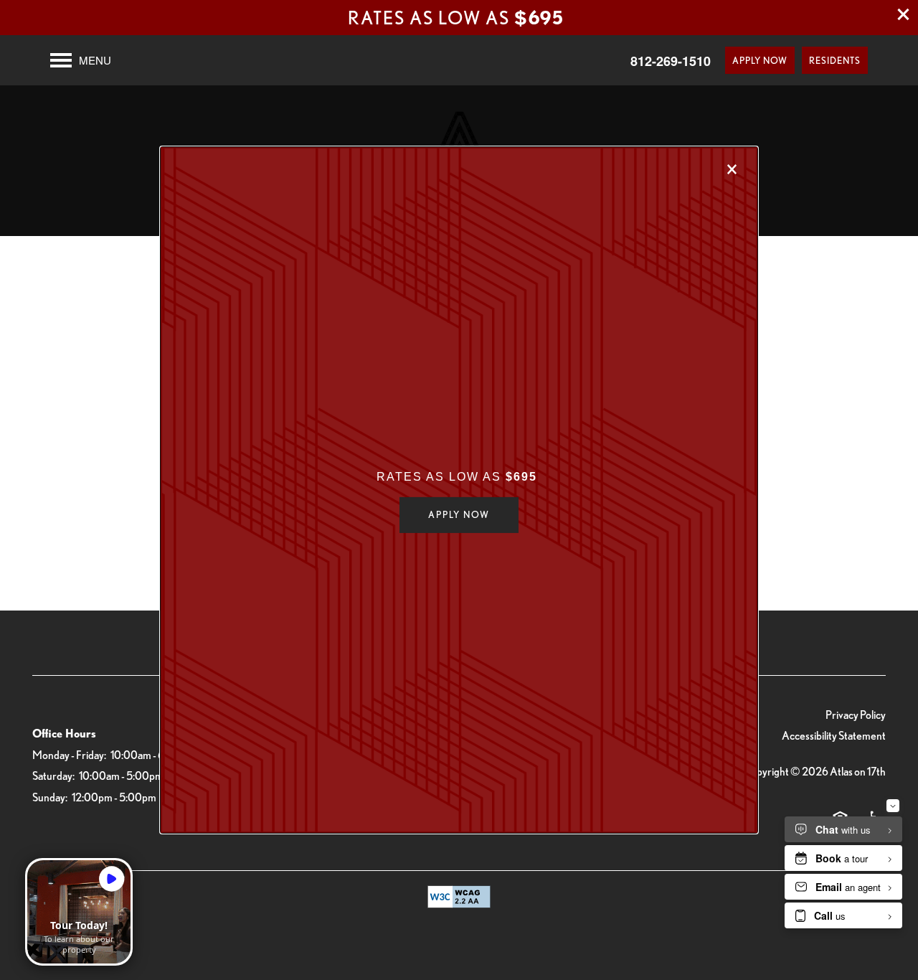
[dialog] (459, 490)
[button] (459, 515)
